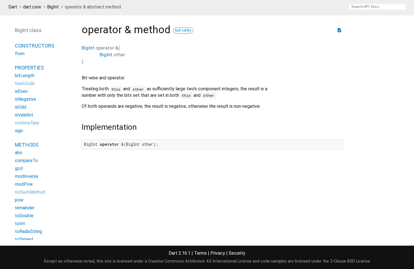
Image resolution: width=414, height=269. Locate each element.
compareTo (26, 160)
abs (18, 152)
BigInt (53, 7)
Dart (12, 7)
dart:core (32, 7)
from (20, 53)
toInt (20, 223)
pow (19, 200)
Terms (200, 253)
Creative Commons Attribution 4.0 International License (199, 261)
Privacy (217, 253)
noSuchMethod (30, 192)
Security (237, 253)
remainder (24, 207)
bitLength (24, 75)
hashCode (25, 83)
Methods (27, 145)
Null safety (183, 30)
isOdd (20, 107)
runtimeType (27, 122)
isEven (21, 91)
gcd (19, 168)
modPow (24, 184)
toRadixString (28, 231)
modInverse (26, 176)
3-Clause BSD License (350, 261)
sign (19, 130)
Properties (29, 68)
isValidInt (24, 115)
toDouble (24, 215)
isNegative (25, 99)
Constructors (34, 46)
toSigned (24, 239)
